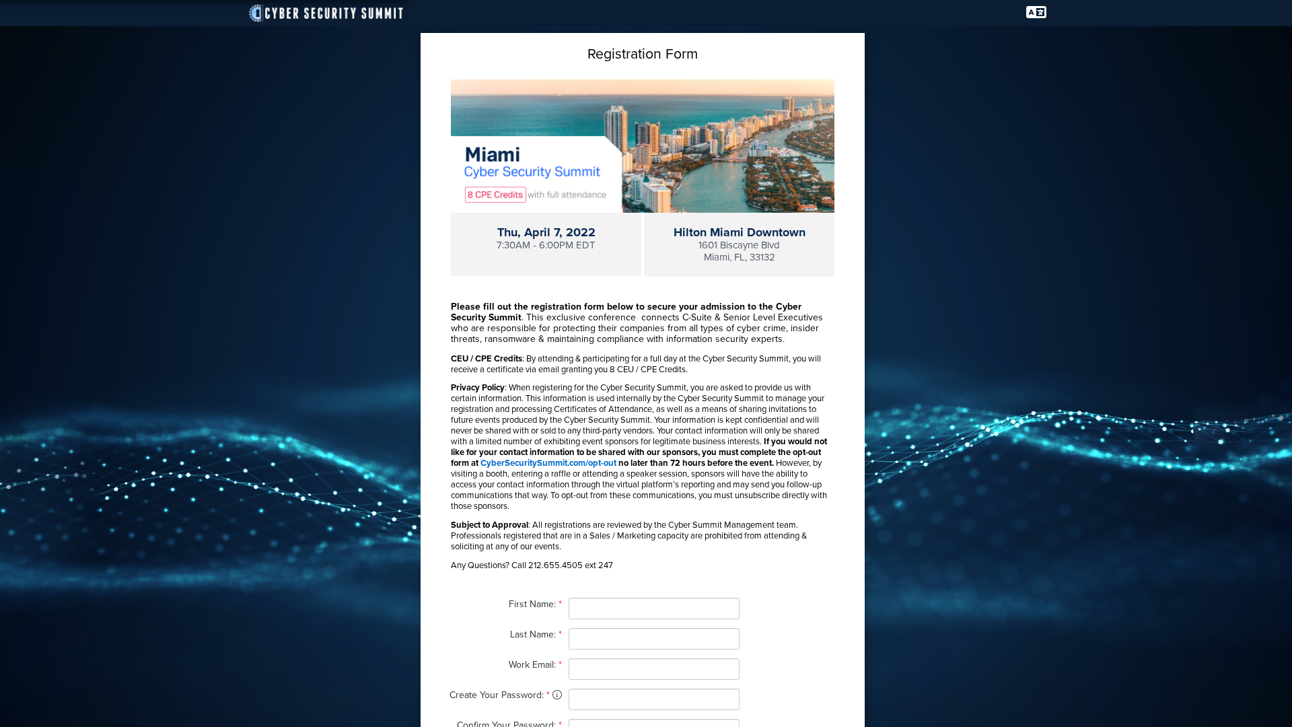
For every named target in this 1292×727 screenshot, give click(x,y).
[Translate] (1036, 13)
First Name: (535, 604)
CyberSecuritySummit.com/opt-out (548, 463)
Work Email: (535, 664)
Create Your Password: (501, 695)
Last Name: (536, 634)
